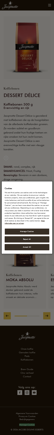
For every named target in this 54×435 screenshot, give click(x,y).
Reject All (27, 239)
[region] (27, 217)
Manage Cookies (27, 231)
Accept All (27, 247)
